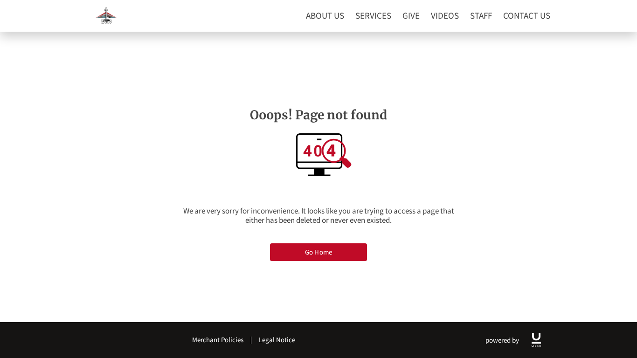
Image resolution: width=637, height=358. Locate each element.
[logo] (536, 340)
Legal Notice (277, 339)
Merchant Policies (217, 339)
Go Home (318, 252)
